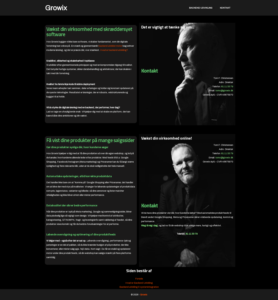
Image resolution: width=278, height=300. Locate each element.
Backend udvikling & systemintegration (139, 287)
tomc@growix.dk (224, 90)
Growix (56, 8)
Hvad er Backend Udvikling (139, 283)
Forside (139, 278)
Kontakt (225, 8)
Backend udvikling (200, 8)
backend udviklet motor (110, 46)
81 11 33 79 (227, 86)
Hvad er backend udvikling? (114, 50)
